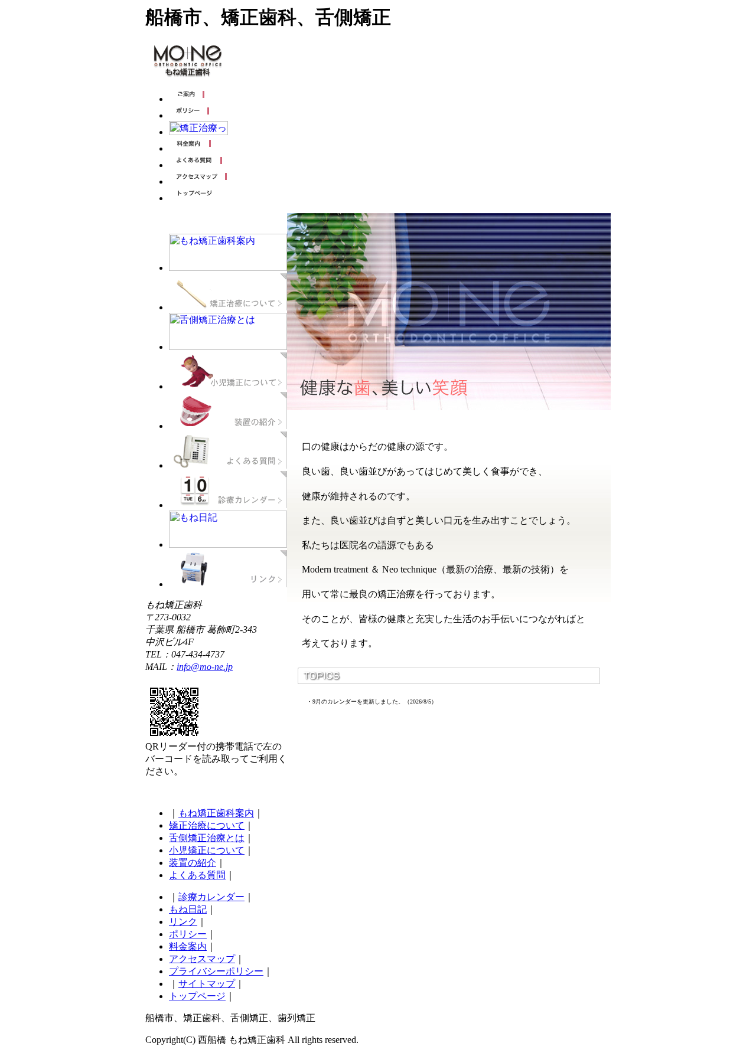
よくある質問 (197, 875)
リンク (183, 922)
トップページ (197, 996)
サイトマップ (206, 984)
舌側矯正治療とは (207, 838)
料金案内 (188, 946)
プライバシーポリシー (216, 971)
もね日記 (188, 909)
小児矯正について (207, 850)
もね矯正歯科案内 (216, 813)
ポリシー (188, 934)
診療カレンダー (211, 897)
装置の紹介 (192, 863)
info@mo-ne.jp (205, 667)
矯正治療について (207, 825)
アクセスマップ (202, 959)
